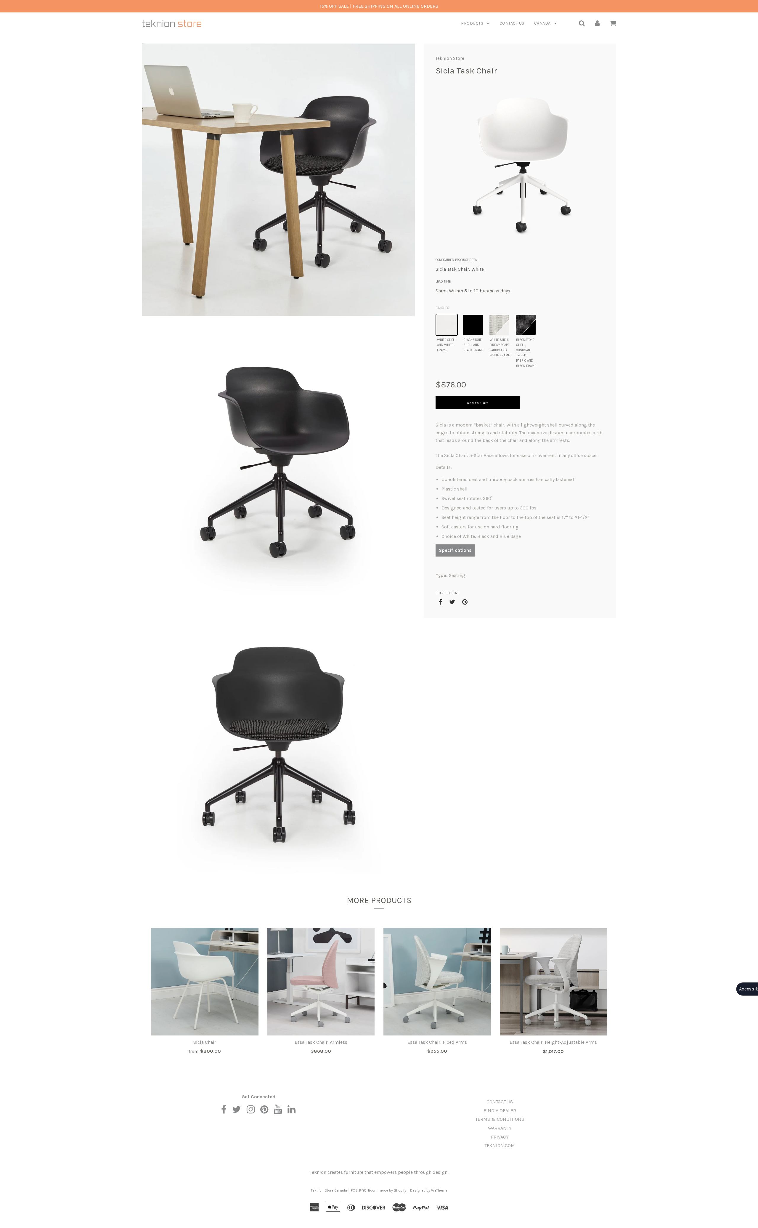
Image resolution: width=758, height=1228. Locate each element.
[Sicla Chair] (204, 981)
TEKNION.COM (499, 1145)
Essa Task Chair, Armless (321, 1042)
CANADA (543, 23)
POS (354, 1190)
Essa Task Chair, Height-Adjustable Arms (553, 1042)
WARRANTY (500, 1128)
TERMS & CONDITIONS (499, 1119)
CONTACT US (512, 23)
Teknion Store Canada (329, 1190)
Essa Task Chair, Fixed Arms (437, 1042)
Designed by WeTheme (428, 1190)
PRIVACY (500, 1137)
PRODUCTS (472, 23)
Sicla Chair (204, 1042)
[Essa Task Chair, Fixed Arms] (437, 981)
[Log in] (597, 23)
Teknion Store (450, 58)
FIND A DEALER (500, 1110)
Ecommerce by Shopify (387, 1190)
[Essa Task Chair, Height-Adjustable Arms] (553, 981)
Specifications (455, 550)
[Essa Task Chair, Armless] (321, 981)
